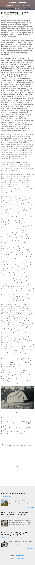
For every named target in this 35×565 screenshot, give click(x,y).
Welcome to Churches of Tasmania (13, 494)
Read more (30, 507)
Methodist (15, 445)
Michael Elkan (21, 558)
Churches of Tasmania (17, 3)
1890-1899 (8, 445)
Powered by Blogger (18, 555)
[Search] (33, 3)
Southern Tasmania (26, 445)
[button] (33, 13)
